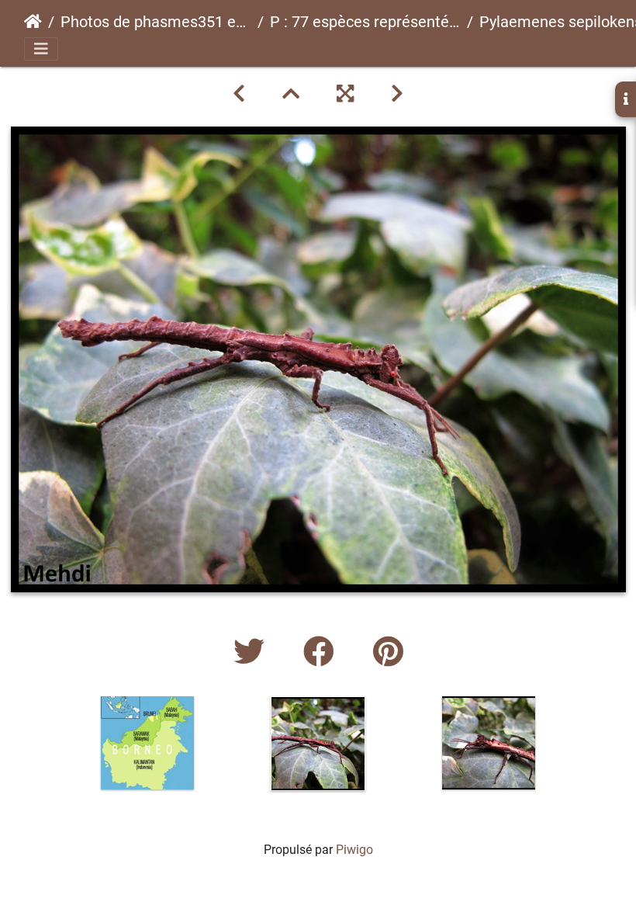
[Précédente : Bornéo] (239, 94)
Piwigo (354, 849)
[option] (147, 742)
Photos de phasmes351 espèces (155, 21)
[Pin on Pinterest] (388, 652)
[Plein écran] (345, 94)
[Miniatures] (291, 94)
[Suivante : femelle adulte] (397, 94)
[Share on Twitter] (253, 652)
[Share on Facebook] (323, 652)
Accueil (33, 21)
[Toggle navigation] (41, 49)
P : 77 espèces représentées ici (365, 21)
